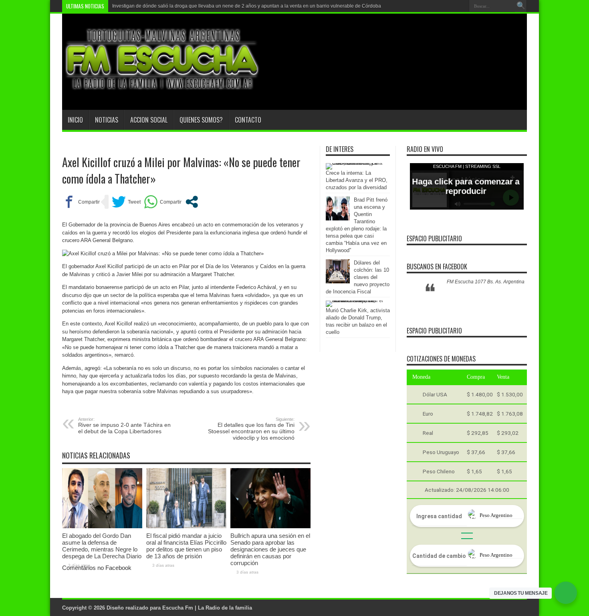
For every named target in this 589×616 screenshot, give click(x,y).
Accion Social (148, 120)
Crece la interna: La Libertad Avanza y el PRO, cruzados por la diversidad (356, 180)
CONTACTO (248, 120)
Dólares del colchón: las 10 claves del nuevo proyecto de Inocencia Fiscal (357, 277)
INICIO (75, 120)
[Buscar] (521, 6)
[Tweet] (126, 202)
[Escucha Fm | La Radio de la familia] (162, 89)
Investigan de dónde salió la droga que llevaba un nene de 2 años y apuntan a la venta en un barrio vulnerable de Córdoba (246, 6)
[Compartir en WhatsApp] (163, 202)
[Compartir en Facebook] (81, 202)
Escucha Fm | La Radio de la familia (207, 608)
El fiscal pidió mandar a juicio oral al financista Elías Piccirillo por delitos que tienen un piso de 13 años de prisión (186, 545)
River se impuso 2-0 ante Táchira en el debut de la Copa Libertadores (124, 425)
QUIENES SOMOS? (201, 120)
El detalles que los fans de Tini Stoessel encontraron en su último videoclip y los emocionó (251, 429)
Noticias (106, 120)
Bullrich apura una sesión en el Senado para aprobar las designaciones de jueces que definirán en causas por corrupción (270, 549)
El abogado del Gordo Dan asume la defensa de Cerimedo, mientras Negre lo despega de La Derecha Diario (101, 545)
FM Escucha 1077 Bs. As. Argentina (485, 282)
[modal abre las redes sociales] (192, 202)
